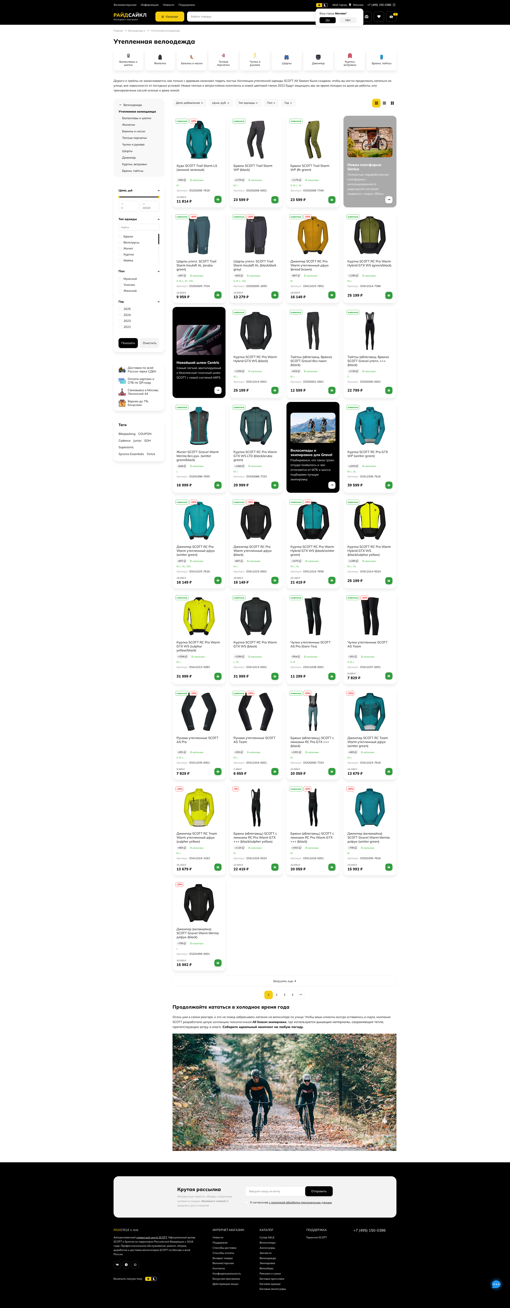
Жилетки (128, 125)
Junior (137, 440)
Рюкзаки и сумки (270, 1273)
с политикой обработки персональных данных (300, 1202)
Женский (130, 291)
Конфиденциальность (227, 1273)
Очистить (149, 343)
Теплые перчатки (134, 138)
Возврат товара (223, 1258)
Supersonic (126, 447)
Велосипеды (268, 1242)
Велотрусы (131, 242)
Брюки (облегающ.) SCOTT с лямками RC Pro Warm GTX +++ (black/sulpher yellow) (255, 837)
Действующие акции (225, 1283)
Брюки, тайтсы (132, 171)
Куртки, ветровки (134, 164)
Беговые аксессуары (273, 1288)
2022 (127, 327)
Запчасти (266, 1253)
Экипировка (267, 1263)
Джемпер (129, 157)
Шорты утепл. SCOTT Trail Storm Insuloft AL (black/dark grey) (254, 265)
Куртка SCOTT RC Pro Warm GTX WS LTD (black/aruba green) (255, 456)
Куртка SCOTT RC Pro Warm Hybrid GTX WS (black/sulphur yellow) (369, 551)
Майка (128, 260)
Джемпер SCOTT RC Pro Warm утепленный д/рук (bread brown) (309, 265)
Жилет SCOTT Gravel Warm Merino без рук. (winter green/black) (198, 456)
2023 (127, 321)
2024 (127, 315)
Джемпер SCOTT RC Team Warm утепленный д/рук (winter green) (367, 742)
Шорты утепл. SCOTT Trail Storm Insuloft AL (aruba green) (196, 265)
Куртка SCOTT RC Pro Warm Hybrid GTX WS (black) (255, 359)
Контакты (219, 1268)
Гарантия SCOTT (316, 1237)
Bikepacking (127, 434)
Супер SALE (267, 1237)
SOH (147, 440)
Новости (168, 5)
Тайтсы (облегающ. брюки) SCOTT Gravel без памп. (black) (311, 361)
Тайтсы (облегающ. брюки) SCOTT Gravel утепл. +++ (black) (368, 361)
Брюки (128, 236)
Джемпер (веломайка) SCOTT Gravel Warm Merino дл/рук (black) (198, 933)
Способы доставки (224, 1247)
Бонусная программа (226, 1278)
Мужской (130, 279)
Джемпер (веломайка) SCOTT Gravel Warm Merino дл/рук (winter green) (368, 837)
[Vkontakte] (117, 1264)
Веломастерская (125, 5)
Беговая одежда (270, 1283)
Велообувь (266, 1268)
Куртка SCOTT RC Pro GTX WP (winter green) (367, 454)
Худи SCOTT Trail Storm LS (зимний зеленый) (197, 168)
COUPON (144, 434)
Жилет (128, 248)
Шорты (127, 151)
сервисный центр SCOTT (151, 1237)
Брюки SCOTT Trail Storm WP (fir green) (309, 168)
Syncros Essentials (131, 454)
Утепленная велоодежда (137, 111)
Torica (151, 454)
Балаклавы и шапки (136, 118)
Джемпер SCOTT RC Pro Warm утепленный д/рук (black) (252, 551)
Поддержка (186, 5)
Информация (150, 5)
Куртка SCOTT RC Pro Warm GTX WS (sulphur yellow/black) (198, 646)
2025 (127, 309)
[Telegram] (126, 1264)
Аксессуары (267, 1247)
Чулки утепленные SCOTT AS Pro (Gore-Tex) (310, 644)
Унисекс (129, 285)
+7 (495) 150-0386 (379, 5)
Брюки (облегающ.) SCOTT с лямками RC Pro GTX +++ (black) (312, 742)
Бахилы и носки (133, 131)
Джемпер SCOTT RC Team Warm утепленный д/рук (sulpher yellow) (197, 837)
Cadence (124, 440)
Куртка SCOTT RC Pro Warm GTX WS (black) (255, 644)
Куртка (129, 254)
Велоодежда (135, 30)
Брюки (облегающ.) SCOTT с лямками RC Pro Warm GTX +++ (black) (312, 837)
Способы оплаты (223, 1253)
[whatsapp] (135, 1264)
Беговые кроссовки (272, 1278)
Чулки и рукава (133, 144)
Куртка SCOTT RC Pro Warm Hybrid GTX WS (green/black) (369, 263)
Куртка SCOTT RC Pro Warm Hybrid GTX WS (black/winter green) (312, 551)
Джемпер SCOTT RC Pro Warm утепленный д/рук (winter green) (196, 551)
